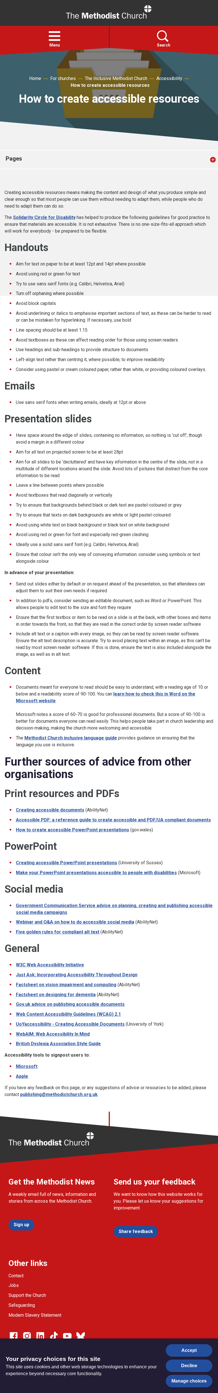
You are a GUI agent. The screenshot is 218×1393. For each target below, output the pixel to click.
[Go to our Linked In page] (40, 1336)
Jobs (14, 1285)
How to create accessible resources (110, 85)
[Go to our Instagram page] (27, 1336)
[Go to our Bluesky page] (81, 1336)
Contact (16, 1275)
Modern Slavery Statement (35, 1315)
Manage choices (189, 1381)
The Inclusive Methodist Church (116, 78)
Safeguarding (22, 1305)
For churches (63, 78)
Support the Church (27, 1295)
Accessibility (169, 78)
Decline (189, 1365)
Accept (189, 1350)
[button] (54, 36)
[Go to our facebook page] (14, 1336)
